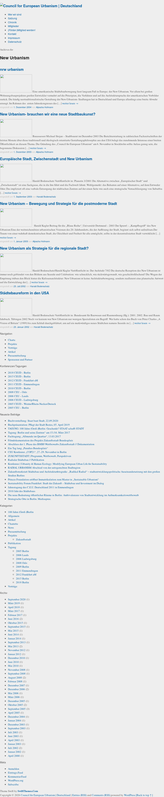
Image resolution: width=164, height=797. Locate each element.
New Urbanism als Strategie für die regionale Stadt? (44, 248)
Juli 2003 (13, 732)
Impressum (14, 37)
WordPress (129, 795)
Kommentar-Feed (17, 776)
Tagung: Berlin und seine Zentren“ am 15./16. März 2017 (39, 432)
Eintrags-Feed (15, 772)
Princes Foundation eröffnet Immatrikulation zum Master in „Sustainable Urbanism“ (53, 479)
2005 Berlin (22, 551)
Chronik (12, 22)
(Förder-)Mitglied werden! (21, 30)
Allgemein (13, 516)
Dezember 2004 (16, 716)
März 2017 (14, 611)
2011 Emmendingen (27, 570)
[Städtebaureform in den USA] (16, 315)
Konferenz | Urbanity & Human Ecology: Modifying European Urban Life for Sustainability (57, 464)
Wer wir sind (14, 14)
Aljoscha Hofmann (44, 107)
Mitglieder (13, 26)
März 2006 (14, 697)
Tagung (12, 547)
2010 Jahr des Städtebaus (21, 491)
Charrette (13, 524)
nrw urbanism (12, 69)
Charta (11, 340)
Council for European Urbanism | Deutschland (46, 795)
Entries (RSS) (79, 795)
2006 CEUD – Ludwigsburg (23, 400)
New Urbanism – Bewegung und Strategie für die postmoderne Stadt (58, 203)
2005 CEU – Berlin (18, 407)
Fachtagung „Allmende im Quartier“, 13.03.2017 (34, 436)
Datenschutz (15, 41)
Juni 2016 (13, 619)
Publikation (14, 543)
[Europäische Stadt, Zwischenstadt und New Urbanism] (16, 181)
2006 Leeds (22, 555)
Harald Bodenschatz (46, 196)
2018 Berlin (22, 582)
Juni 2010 (13, 662)
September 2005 (17, 709)
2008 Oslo (21, 563)
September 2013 (17, 642)
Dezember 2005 (16, 701)
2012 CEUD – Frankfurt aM (23, 380)
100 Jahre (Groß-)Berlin (21, 512)
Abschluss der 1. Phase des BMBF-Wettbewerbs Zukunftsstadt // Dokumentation (51, 444)
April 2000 (14, 756)
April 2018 (14, 607)
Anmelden (13, 769)
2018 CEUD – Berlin (19, 372)
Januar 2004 (14, 720)
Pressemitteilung (17, 355)
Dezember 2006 (16, 689)
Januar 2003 (14, 744)
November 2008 (16, 669)
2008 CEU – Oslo (17, 392)
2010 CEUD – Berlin (19, 388)
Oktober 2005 (15, 705)
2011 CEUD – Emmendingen (24, 384)
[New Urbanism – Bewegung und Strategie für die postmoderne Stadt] (16, 225)
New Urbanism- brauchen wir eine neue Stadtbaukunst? (47, 114)
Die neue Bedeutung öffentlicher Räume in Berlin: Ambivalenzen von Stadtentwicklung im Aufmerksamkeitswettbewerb (73, 495)
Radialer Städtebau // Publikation (26, 460)
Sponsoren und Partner (20, 359)
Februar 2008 (15, 681)
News (11, 527)
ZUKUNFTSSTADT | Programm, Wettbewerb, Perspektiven (39, 456)
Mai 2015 (13, 630)
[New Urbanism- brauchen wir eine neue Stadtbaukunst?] (16, 136)
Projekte (12, 344)
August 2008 (15, 677)
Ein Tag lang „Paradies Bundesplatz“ (28, 448)
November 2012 (16, 650)
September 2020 (17, 599)
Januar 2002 (14, 751)
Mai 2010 (13, 665)
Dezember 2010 (16, 658)
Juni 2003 (13, 736)
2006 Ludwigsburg (26, 559)
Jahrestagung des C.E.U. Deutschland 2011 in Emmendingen (41, 487)
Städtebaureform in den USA (24, 293)
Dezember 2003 (16, 724)
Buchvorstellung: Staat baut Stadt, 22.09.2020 (33, 420)
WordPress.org (15, 780)
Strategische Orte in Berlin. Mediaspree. (29, 499)
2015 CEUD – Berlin (19, 376)
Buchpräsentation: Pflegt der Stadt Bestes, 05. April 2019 (39, 424)
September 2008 (17, 673)
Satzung (12, 18)
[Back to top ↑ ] (144, 795)
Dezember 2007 (16, 685)
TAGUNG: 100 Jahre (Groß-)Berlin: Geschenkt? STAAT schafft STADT (46, 428)
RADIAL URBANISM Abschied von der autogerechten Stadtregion (44, 467)
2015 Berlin (22, 578)
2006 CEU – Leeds (18, 396)
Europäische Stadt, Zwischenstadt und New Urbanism (46, 158)
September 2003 (17, 728)
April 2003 (14, 740)
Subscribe (13, 784)
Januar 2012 (14, 654)
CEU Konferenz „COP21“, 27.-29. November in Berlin (37, 452)
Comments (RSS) (101, 795)
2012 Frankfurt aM (26, 574)
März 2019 (14, 603)
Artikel (12, 351)
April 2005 (14, 712)
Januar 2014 (14, 638)
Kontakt (12, 33)
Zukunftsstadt (23, 539)
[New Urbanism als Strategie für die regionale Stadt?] (16, 270)
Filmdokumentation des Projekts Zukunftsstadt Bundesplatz (40, 440)
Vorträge (12, 347)
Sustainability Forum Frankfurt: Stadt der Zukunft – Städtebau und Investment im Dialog (56, 483)
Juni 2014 (13, 634)
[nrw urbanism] (16, 91)
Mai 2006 (13, 693)
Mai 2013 (13, 646)
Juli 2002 (13, 748)
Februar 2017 (15, 615)
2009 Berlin (22, 566)
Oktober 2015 (15, 623)
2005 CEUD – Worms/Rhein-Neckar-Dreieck (32, 404)
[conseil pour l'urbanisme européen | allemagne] (41, 5)
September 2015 (17, 626)
